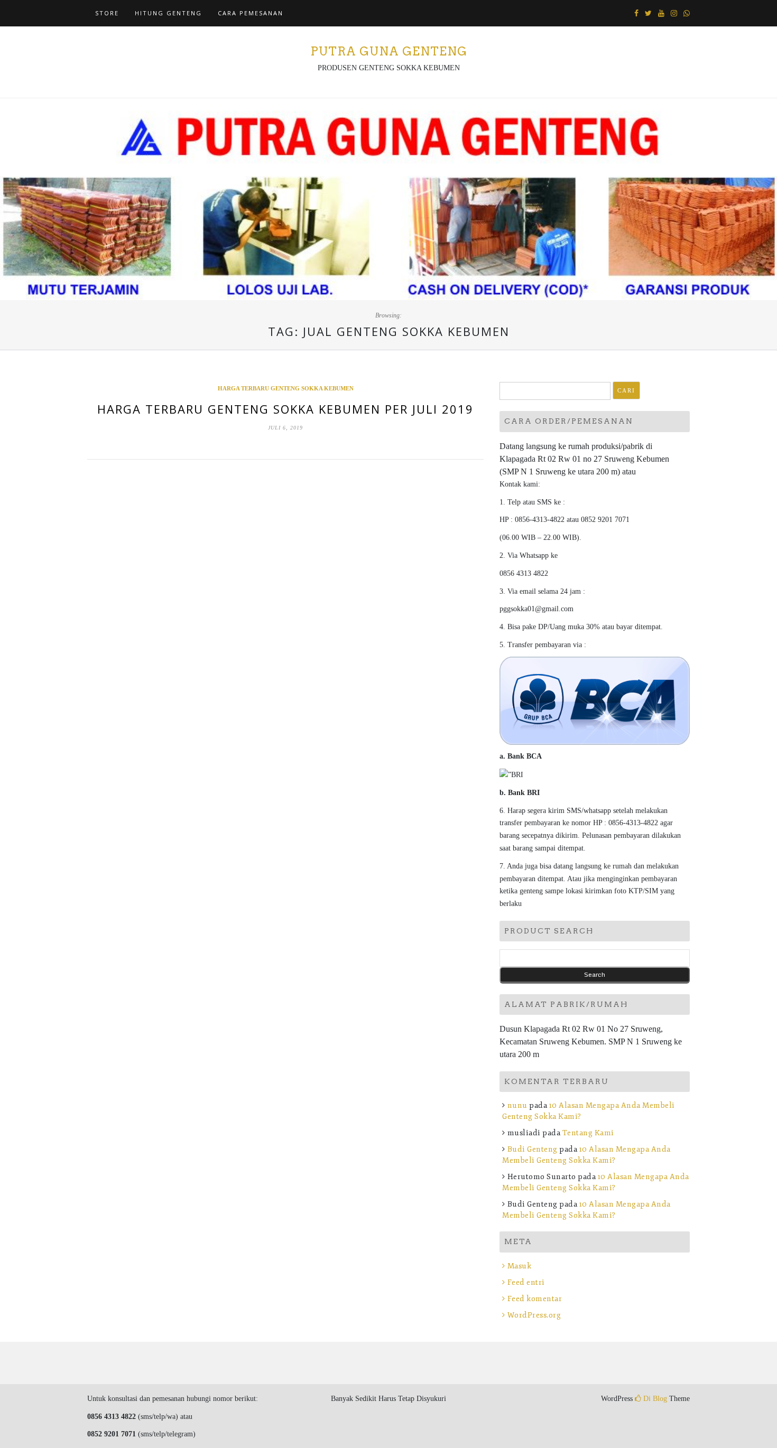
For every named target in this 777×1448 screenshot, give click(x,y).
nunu (517, 1105)
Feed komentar (534, 1298)
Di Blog (654, 1399)
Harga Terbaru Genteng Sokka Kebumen (286, 388)
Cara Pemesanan (250, 13)
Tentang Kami (588, 1132)
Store (107, 13)
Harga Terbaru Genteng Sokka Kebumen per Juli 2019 (285, 409)
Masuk (519, 1266)
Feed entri (526, 1282)
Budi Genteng (532, 1149)
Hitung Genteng (168, 13)
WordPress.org (534, 1315)
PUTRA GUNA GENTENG (388, 51)
